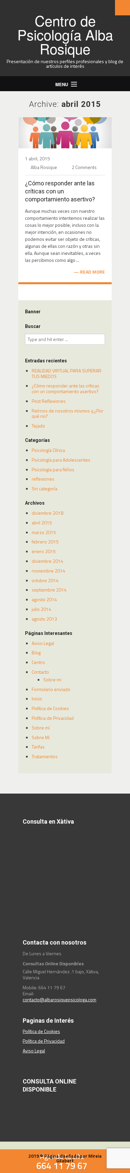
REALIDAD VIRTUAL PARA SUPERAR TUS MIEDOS (66, 373)
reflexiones (43, 478)
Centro (38, 662)
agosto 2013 (44, 618)
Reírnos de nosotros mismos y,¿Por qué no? (67, 413)
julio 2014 (41, 609)
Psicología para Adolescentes (61, 459)
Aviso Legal (43, 643)
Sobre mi (52, 679)
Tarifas (38, 746)
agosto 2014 (44, 599)
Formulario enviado (51, 689)
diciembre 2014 (47, 560)
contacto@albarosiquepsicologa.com (59, 999)
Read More (92, 272)
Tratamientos (45, 756)
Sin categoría (44, 488)
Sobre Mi (41, 737)
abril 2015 (42, 522)
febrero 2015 (45, 541)
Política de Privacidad (53, 717)
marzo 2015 (44, 532)
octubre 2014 (45, 580)
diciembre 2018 (47, 512)
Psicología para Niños (53, 469)
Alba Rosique (44, 167)
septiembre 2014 (49, 589)
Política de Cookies (50, 708)
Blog (36, 652)
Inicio (37, 698)
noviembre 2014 (48, 570)
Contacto (40, 671)
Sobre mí (41, 727)
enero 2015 (44, 551)
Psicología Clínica (48, 450)
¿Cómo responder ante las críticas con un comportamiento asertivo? (60, 191)
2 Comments (84, 167)
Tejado (38, 425)
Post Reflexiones (49, 400)
